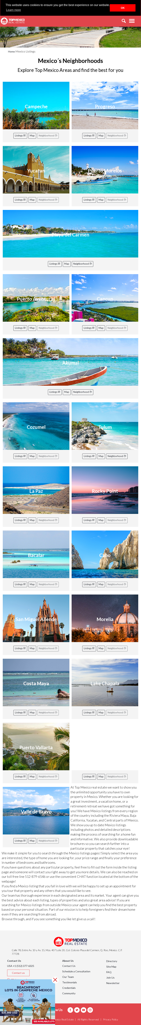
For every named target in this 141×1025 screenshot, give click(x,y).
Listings (19, 135)
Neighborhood (81, 263)
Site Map (111, 966)
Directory (111, 961)
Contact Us (68, 965)
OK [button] (123, 7)
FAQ (108, 972)
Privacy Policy (110, 1019)
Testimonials (69, 982)
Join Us (110, 977)
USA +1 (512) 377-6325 (20, 965)
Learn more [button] (13, 10)
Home (11, 51)
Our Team (68, 976)
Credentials (69, 987)
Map (32, 135)
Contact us (18, 972)
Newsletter (113, 983)
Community (68, 993)
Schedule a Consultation (76, 971)
